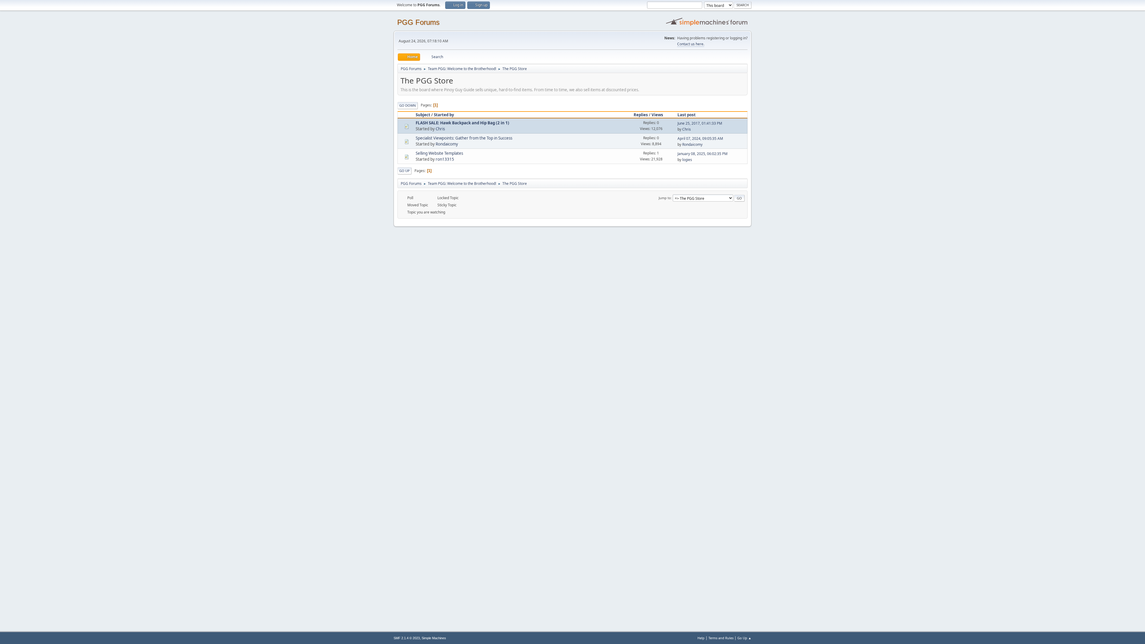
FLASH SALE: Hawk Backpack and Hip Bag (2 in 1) (462, 123)
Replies (641, 114)
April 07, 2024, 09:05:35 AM (700, 138)
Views (657, 114)
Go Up (404, 170)
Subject (423, 114)
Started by (444, 114)
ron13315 (445, 159)
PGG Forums (418, 22)
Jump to (665, 198)
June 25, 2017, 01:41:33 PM (699, 123)
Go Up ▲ (744, 638)
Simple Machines (434, 638)
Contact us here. (690, 44)
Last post (686, 114)
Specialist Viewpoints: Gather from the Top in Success (464, 138)
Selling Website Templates (439, 153)
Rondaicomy (447, 144)
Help (701, 638)
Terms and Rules (721, 638)
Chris (440, 128)
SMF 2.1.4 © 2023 (407, 638)
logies (687, 159)
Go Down (407, 105)
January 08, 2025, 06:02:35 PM (702, 153)
